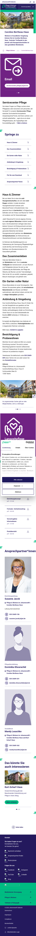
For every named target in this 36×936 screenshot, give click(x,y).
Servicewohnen (15, 439)
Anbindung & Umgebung (15, 162)
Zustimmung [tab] (6, 447)
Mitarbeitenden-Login (13, 932)
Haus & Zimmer (12, 142)
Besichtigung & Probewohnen (16, 169)
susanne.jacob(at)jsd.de (17, 618)
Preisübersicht (12, 531)
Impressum (8, 915)
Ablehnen (18, 492)
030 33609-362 (14, 745)
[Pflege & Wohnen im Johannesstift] (9, 6)
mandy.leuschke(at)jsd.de (18, 750)
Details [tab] (18, 447)
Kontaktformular (10, 360)
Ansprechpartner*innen (15, 182)
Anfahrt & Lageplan (16, 330)
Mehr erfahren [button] (11, 802)
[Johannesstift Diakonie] (18, 886)
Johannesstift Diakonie (9, 2)
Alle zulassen (18, 479)
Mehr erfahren (22, 123)
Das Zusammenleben (14, 149)
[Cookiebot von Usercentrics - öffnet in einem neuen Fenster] (26, 442)
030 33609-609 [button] (11, 85)
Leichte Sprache (12, 927)
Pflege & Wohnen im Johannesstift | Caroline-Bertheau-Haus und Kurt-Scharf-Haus (18, 737)
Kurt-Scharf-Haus (13, 787)
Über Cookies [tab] (29, 447)
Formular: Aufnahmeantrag (16, 509)
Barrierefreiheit (9, 923)
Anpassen (17, 486)
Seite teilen (19, 827)
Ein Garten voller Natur (14, 155)
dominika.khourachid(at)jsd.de (19, 683)
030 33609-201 (14, 679)
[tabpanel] (18, 74)
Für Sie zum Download (14, 175)
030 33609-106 (14, 614)
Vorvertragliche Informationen (12, 520)
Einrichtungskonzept (13, 499)
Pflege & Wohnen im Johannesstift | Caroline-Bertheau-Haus (18, 604)
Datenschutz (8, 910)
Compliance (8, 919)
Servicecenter (14, 79)
